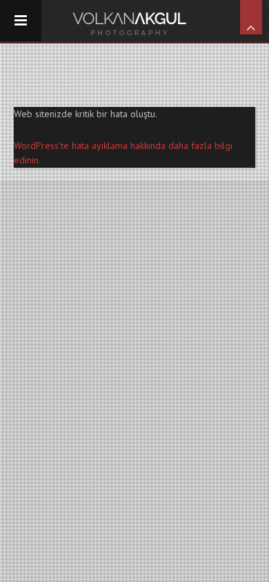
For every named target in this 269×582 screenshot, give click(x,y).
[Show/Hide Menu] (20, 20)
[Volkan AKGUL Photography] (134, 21)
